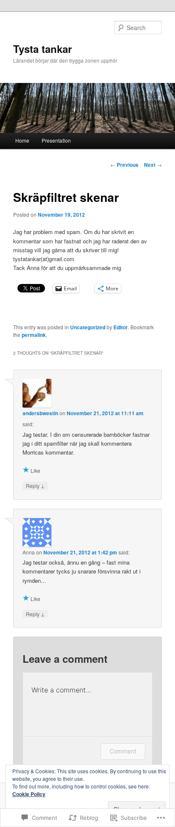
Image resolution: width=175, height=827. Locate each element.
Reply (35, 485)
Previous (124, 164)
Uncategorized (87, 327)
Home (22, 140)
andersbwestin (40, 413)
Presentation (56, 140)
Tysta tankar (42, 48)
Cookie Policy (28, 794)
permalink (34, 335)
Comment (123, 751)
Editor (120, 327)
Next (153, 164)
